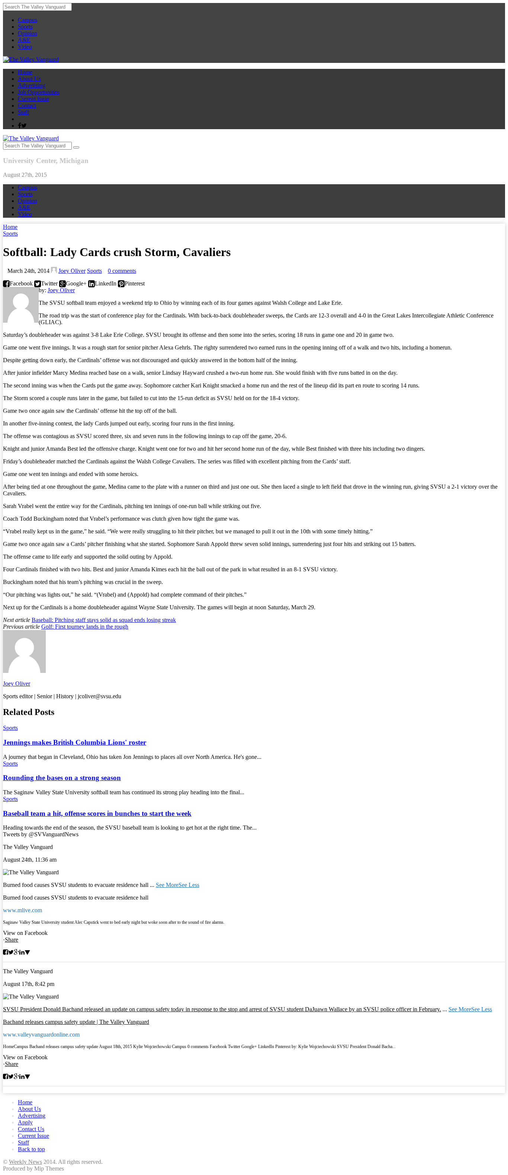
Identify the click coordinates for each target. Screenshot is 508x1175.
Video (25, 47)
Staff (23, 112)
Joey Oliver (72, 271)
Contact (27, 105)
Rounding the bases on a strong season (62, 778)
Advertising (31, 85)
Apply (25, 1122)
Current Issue (33, 99)
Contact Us (31, 1129)
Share (11, 939)
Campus (27, 20)
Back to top (31, 1149)
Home (25, 72)
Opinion (27, 33)
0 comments (122, 271)
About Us (29, 79)
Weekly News (25, 1162)
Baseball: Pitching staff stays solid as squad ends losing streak (104, 620)
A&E (24, 40)
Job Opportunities (39, 92)
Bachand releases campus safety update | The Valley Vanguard (76, 1022)
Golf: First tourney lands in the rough (84, 626)
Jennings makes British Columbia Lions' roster (74, 742)
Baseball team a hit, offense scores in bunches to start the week (97, 813)
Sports (25, 26)
